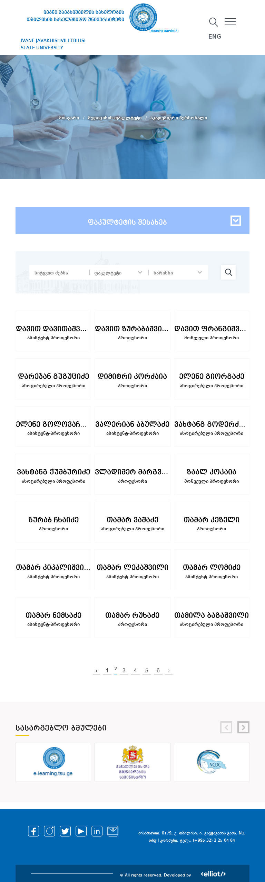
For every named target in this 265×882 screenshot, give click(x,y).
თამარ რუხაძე (132, 615)
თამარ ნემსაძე (53, 615)
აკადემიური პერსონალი (178, 118)
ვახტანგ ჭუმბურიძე (53, 472)
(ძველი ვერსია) (164, 31)
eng (214, 37)
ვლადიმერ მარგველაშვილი (132, 472)
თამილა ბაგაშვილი (211, 615)
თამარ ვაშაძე (132, 520)
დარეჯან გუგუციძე (53, 376)
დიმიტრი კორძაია (132, 376)
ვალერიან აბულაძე (132, 424)
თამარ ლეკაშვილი (132, 567)
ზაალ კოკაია (211, 472)
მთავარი (69, 118)
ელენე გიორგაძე (211, 376)
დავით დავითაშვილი (53, 329)
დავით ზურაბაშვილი (132, 329)
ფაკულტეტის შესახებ (127, 222)
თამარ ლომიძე (212, 567)
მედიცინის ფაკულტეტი (115, 118)
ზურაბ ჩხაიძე (53, 520)
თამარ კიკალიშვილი (53, 567)
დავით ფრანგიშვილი (211, 329)
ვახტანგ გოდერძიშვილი (211, 424)
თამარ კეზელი (211, 520)
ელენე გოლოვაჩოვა (53, 424)
